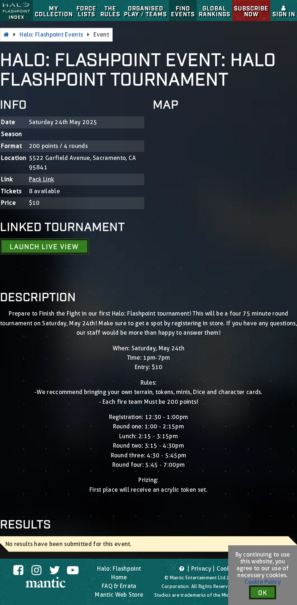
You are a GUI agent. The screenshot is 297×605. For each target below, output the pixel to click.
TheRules (110, 10)
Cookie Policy (262, 582)
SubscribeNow (251, 10)
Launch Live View (44, 246)
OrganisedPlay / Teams (145, 10)
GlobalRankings (214, 10)
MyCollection (54, 10)
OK (262, 592)
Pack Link (41, 179)
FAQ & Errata (119, 586)
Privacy (201, 568)
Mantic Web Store (119, 594)
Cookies (227, 568)
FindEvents (183, 10)
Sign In (283, 13)
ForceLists (86, 10)
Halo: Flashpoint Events (51, 34)
